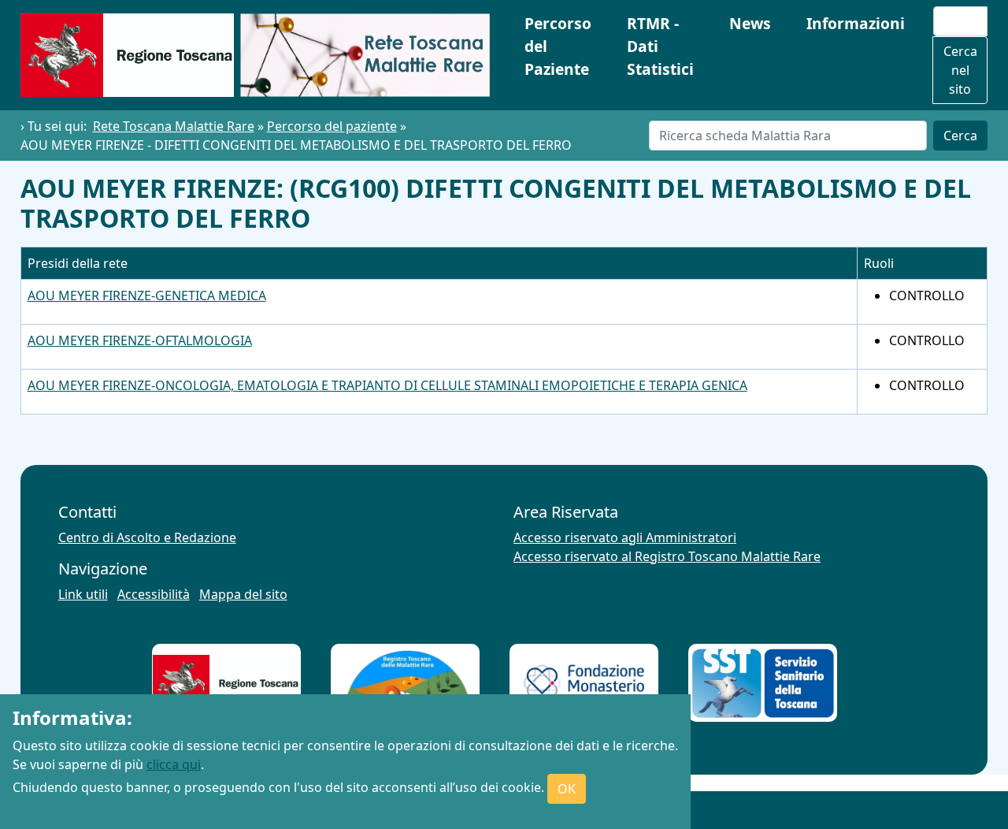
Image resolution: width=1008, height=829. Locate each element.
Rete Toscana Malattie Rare (173, 126)
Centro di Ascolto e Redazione (147, 537)
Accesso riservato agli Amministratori (624, 537)
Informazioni (855, 23)
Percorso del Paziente (557, 46)
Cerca (960, 135)
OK (567, 788)
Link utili (83, 594)
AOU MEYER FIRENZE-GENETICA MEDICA (147, 295)
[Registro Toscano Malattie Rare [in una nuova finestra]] (405, 683)
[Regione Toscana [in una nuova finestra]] (226, 683)
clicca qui (173, 764)
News (750, 23)
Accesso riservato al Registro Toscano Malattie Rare (667, 556)
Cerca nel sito (960, 70)
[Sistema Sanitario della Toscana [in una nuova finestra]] (763, 683)
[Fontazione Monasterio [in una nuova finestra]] (584, 683)
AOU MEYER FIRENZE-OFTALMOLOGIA (140, 340)
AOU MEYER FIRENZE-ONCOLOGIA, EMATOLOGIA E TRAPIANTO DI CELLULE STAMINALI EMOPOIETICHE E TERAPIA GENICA (387, 385)
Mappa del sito (243, 594)
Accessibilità (153, 594)
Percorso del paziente (332, 126)
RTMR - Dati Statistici (660, 46)
